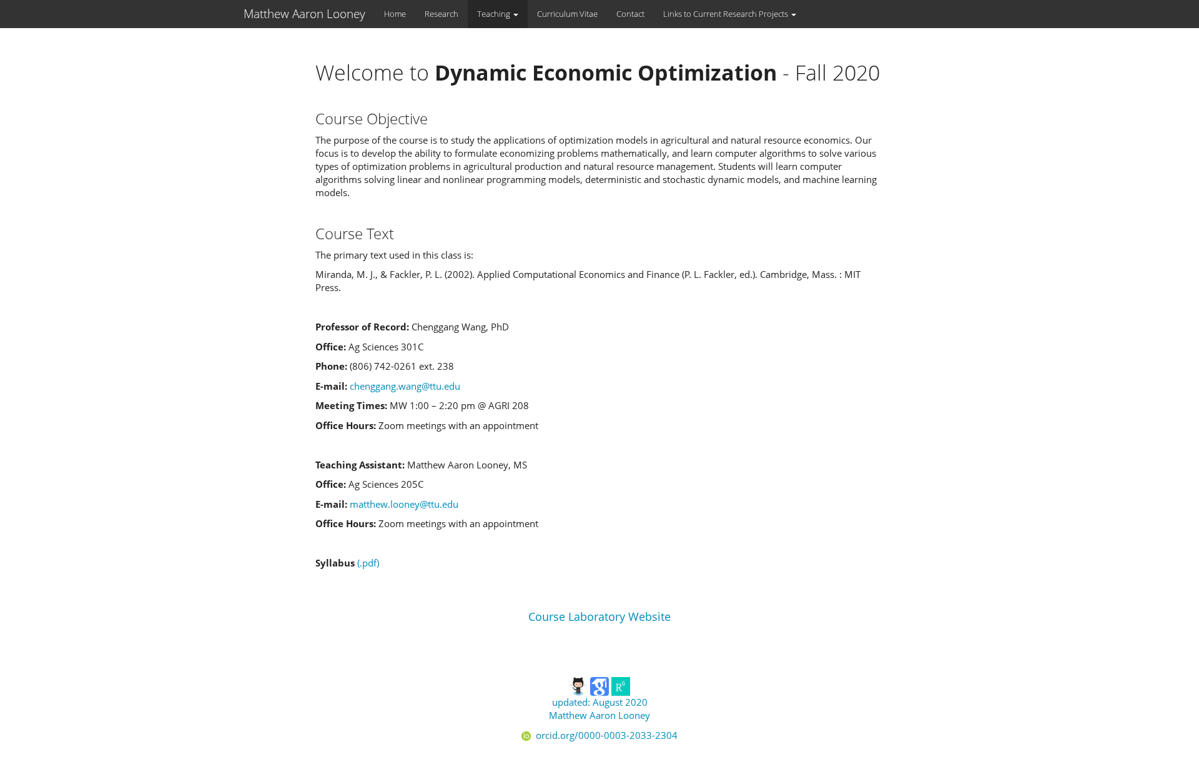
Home (395, 13)
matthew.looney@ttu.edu (404, 504)
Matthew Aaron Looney (304, 14)
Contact (630, 13)
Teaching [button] (494, 13)
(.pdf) (368, 563)
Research (441, 13)
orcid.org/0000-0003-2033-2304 (607, 735)
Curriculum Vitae (567, 13)
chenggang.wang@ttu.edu (405, 386)
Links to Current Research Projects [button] (726, 13)
